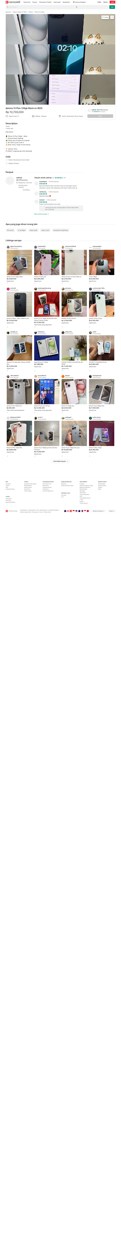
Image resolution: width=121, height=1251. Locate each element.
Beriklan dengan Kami (25, 512)
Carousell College (10, 489)
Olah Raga (82, 491)
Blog (7, 487)
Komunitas (8, 500)
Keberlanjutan (43, 510)
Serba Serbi (8, 498)
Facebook (8, 483)
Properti (100, 487)
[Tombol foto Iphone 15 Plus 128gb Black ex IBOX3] (60, 89)
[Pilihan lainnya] (7, 283)
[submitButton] (112, 7)
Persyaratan (35, 512)
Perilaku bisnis (47, 512)
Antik (81, 496)
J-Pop (81, 499)
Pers (38, 510)
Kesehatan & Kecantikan (30, 483)
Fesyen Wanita (27, 491)
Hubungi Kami (32, 510)
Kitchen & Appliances (48, 491)
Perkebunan (46, 489)
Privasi (41, 512)
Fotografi (82, 483)
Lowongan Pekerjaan (53, 510)
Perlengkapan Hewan (85, 498)
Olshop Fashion (28, 487)
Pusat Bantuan (23, 510)
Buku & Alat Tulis (47, 483)
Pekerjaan (63, 495)
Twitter (7, 485)
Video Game (83, 492)
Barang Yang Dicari (10, 502)
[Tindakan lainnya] (112, 17)
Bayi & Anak (46, 485)
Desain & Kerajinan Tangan (86, 485)
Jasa (62, 497)
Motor (99, 489)
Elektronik (63, 483)
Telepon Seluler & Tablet (67, 485)
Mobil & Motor (101, 483)
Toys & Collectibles (84, 494)
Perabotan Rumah (47, 487)
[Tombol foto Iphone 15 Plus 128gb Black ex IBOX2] (60, 59)
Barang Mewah (28, 485)
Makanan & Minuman (85, 487)
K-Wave (82, 501)
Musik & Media (83, 489)
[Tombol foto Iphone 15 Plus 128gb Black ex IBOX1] (60, 29)
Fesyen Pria (27, 489)
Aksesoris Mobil (102, 485)
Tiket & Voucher (84, 503)
